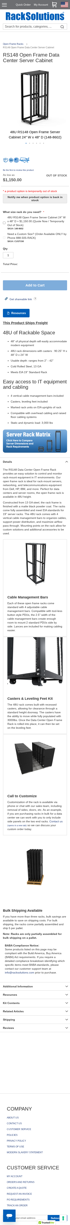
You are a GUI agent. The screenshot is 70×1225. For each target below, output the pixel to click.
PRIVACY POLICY (16, 1140)
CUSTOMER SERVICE (19, 1129)
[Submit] (62, 27)
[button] (26, 143)
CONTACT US (14, 1123)
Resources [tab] (10, 994)
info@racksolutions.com (19, 972)
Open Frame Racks (13, 44)
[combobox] (35, 27)
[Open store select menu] (64, 6)
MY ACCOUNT (14, 1176)
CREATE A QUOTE (17, 1188)
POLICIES (12, 1135)
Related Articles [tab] (13, 1011)
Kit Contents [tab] (11, 1003)
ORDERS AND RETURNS (20, 1182)
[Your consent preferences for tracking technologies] (63, 1218)
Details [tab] (7, 461)
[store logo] (35, 16)
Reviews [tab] (8, 1027)
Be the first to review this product (18, 170)
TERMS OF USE (15, 1146)
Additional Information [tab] (18, 986)
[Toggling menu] (4, 5)
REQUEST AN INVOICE (19, 1194)
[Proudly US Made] (24, 161)
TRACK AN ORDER (17, 1205)
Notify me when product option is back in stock (35, 199)
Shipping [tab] (9, 1019)
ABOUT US (13, 1117)
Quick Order (23, 4)
